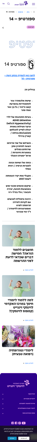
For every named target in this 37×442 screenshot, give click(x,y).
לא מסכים (24, 438)
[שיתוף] (3, 28)
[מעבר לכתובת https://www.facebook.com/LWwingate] (12, 423)
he (4, 3)
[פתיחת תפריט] (33, 4)
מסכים (12, 438)
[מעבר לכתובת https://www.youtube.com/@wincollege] (23, 423)
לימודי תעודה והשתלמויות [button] (26, 408)
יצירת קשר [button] (31, 394)
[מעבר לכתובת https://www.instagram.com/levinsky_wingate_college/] (19, 423)
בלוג (28, 12)
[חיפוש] (8, 4)
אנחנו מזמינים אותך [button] (28, 413)
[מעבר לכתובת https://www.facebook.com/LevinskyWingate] (16, 423)
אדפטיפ (20, 12)
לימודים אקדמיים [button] (29, 398)
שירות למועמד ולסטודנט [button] (27, 403)
